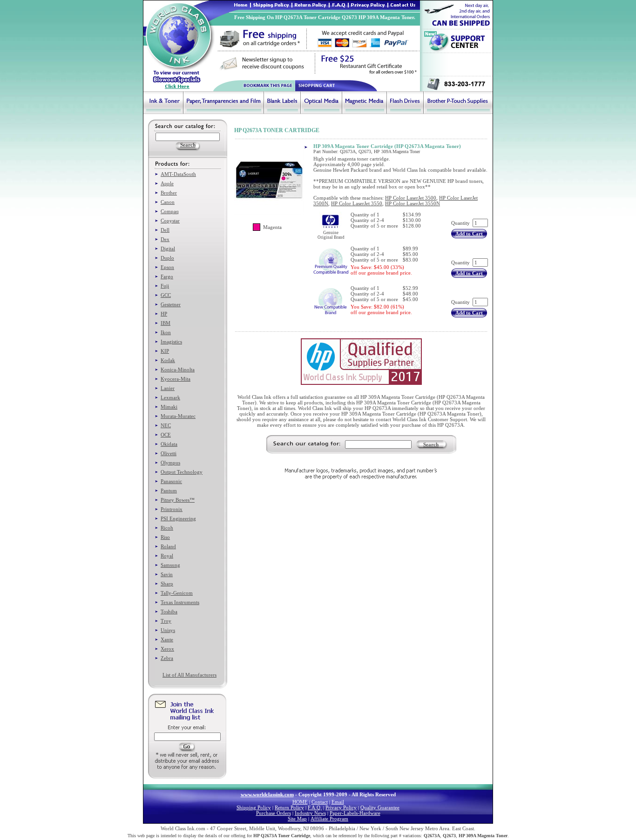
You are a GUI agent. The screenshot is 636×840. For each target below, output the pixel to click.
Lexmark (170, 397)
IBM (165, 323)
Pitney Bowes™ (178, 500)
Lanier (168, 388)
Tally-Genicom (177, 593)
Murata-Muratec (178, 416)
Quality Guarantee (379, 807)
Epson (167, 267)
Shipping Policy (254, 807)
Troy (166, 621)
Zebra (167, 658)
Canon (168, 202)
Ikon (166, 332)
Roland (168, 546)
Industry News (310, 813)
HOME (300, 802)
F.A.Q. (315, 807)
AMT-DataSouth (178, 174)
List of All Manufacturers (189, 675)
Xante (167, 639)
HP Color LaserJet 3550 (356, 203)
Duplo (167, 258)
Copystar (170, 220)
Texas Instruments (180, 602)
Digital (168, 248)
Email (338, 802)
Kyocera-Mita (175, 379)
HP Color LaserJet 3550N (412, 203)
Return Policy (289, 807)
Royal (167, 555)
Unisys (168, 630)
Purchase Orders (273, 813)
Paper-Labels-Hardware (355, 813)
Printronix (172, 509)
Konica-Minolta (178, 369)
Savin (167, 574)
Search (431, 444)
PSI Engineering (178, 518)
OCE (166, 434)
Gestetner (171, 304)
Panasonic (171, 481)
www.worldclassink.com (267, 794)
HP (164, 313)
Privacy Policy (341, 807)
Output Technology (182, 472)
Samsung (170, 565)
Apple (167, 183)
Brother (169, 192)
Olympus (170, 462)
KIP (165, 351)
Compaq (170, 211)
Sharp (167, 583)
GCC (166, 295)
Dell (165, 230)
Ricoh (167, 528)
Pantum (169, 490)
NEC (166, 425)
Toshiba (169, 611)
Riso (165, 537)
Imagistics (171, 341)
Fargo (167, 276)
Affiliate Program (329, 818)
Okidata (169, 444)
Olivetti (168, 453)
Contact (319, 802)
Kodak (168, 360)
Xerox (167, 649)
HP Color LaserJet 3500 (410, 198)
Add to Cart (469, 233)
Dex (165, 239)
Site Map (297, 818)
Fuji (165, 286)
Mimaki (169, 407)
